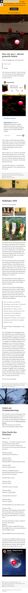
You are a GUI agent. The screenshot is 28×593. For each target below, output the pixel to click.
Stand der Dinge (9, 385)
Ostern (23, 385)
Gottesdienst (4, 583)
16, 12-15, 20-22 (11, 492)
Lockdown (20, 175)
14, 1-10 (9, 460)
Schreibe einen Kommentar (9, 177)
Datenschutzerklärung (7, 589)
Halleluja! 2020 (9, 200)
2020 (13, 175)
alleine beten (22, 583)
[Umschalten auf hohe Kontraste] (1, 1)
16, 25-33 (9, 501)
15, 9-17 (9, 483)
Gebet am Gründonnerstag (10, 409)
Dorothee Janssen (15, 383)
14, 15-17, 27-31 (11, 467)
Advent (16, 175)
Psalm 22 (4, 524)
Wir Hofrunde (17, 173)
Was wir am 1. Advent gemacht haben (13, 55)
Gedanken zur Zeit (6, 175)
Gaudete (9, 60)
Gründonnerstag (10, 585)
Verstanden (14, 9)
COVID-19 (19, 385)
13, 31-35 (9, 452)
